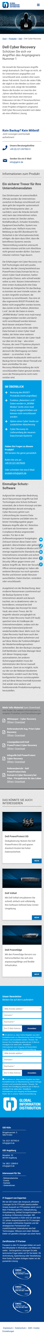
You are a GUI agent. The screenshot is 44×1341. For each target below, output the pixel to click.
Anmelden (32, 1028)
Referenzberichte (10, 1178)
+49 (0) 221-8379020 (15, 463)
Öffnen (10, 722)
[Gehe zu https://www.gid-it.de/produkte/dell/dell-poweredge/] (22, 951)
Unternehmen (9, 1185)
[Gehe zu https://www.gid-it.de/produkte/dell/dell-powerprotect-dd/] (22, 837)
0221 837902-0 (12, 1141)
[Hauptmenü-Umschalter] (38, 5)
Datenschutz (20, 1328)
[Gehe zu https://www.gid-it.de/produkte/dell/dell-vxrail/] (22, 894)
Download (20, 722)
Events (6, 1180)
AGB (30, 1328)
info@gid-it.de (16, 162)
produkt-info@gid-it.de (15, 473)
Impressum (8, 1328)
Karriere (6, 1183)
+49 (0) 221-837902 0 (20, 149)
